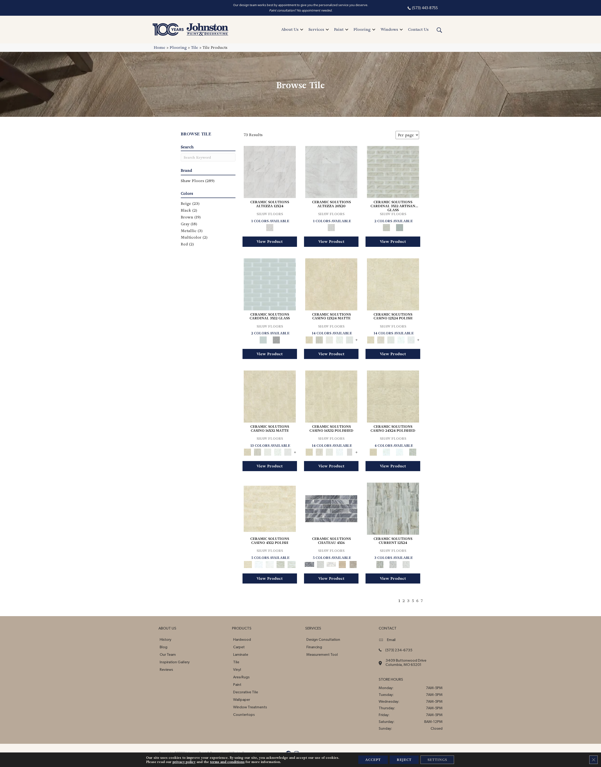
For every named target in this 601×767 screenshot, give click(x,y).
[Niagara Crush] (393, 508)
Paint (338, 29)
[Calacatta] (339, 339)
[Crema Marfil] (342, 564)
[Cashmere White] (331, 564)
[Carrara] (270, 171)
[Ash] (319, 339)
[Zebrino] (291, 564)
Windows (389, 29)
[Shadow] (399, 227)
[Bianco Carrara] (320, 564)
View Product (270, 241)
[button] (301, 29)
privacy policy (184, 762)
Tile (194, 47)
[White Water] (406, 564)
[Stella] (413, 452)
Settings (437, 760)
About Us (289, 29)
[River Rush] (393, 564)
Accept (373, 760)
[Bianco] (329, 339)
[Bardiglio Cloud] (331, 508)
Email (391, 640)
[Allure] (331, 284)
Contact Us (418, 29)
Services (316, 29)
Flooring (362, 29)
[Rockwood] (353, 564)
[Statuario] (349, 339)
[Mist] (393, 171)
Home (159, 47)
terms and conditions (227, 762)
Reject (404, 760)
